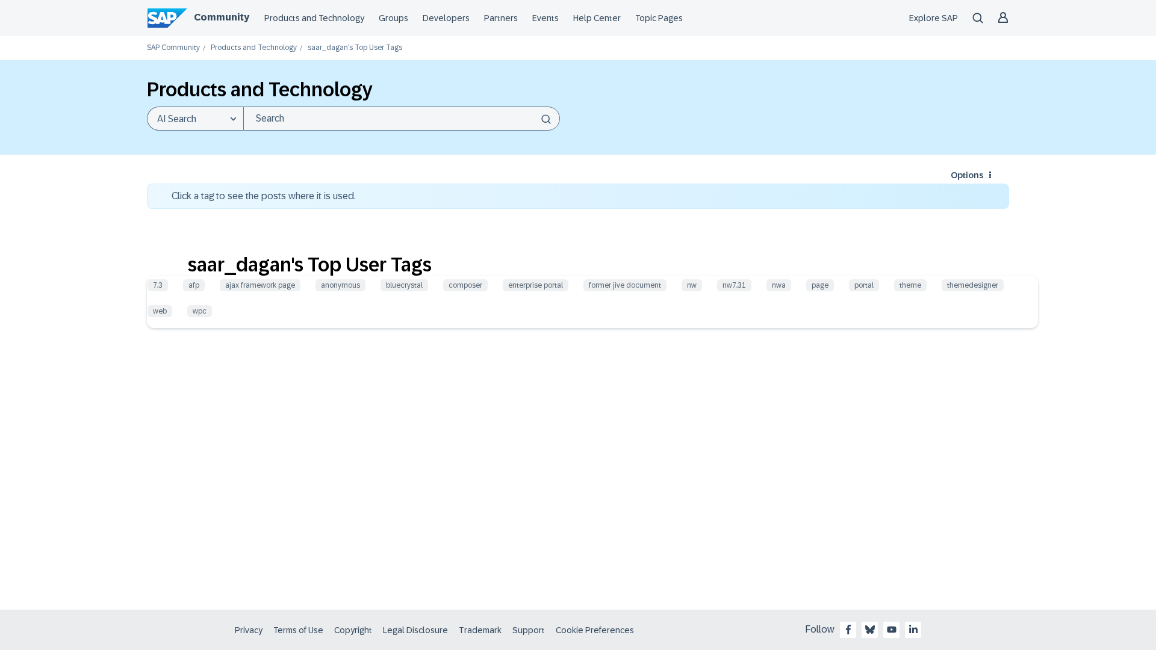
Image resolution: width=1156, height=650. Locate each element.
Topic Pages (659, 18)
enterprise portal (535, 285)
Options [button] (967, 175)
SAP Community (173, 48)
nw (692, 285)
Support (528, 630)
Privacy (249, 630)
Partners (501, 18)
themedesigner (972, 285)
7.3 (158, 285)
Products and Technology (314, 18)
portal (864, 285)
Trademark (480, 630)
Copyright (353, 630)
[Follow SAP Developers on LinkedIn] (913, 629)
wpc (200, 311)
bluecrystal (404, 285)
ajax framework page (260, 285)
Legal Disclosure (415, 630)
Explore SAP (933, 18)
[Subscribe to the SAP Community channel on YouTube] (892, 629)
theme (910, 285)
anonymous (340, 285)
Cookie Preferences (595, 630)
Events (545, 18)
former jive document (625, 285)
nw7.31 (734, 285)
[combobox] (401, 119)
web (160, 311)
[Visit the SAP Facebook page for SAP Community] (848, 629)
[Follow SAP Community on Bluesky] (870, 629)
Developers (446, 18)
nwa (779, 285)
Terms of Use (298, 630)
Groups (393, 18)
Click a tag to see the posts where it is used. (264, 196)
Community (221, 17)
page (820, 285)
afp (193, 285)
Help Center (597, 18)
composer (465, 285)
